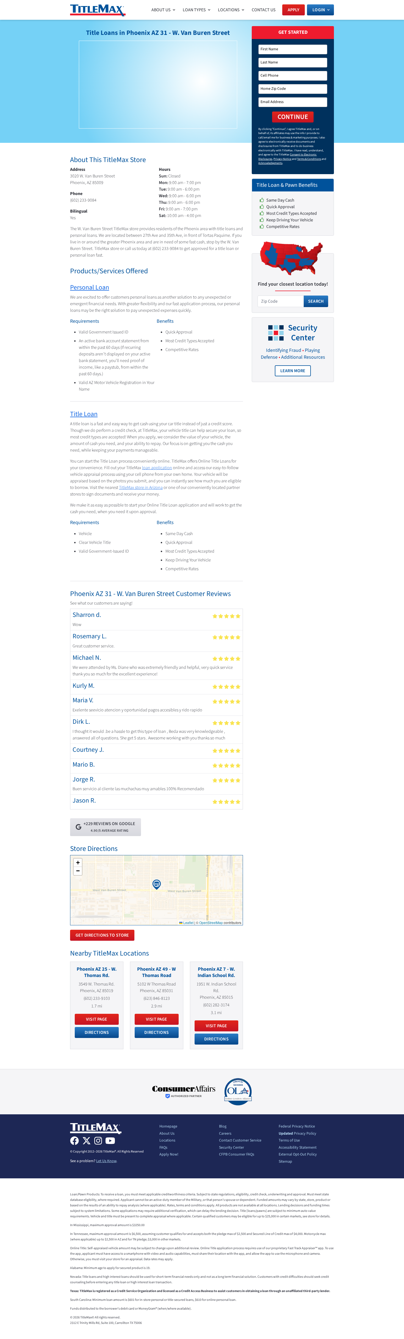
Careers (225, 1133)
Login (318, 10)
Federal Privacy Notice (297, 1126)
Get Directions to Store (102, 935)
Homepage (168, 1126)
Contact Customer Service (240, 1140)
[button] (156, 884)
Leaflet (187, 922)
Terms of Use (289, 1140)
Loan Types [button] (194, 10)
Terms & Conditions (309, 159)
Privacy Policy (297, 1133)
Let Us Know (106, 1161)
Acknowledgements (270, 163)
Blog (222, 1126)
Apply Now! (168, 1154)
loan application (157, 468)
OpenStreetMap (211, 922)
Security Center (231, 1147)
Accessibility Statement (298, 1147)
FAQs (163, 1147)
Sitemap (285, 1161)
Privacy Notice (282, 159)
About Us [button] (161, 10)
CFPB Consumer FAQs (236, 1154)
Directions (97, 1032)
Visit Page (96, 1019)
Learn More (295, 372)
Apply (294, 10)
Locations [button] (229, 10)
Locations (167, 1140)
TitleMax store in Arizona (141, 488)
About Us (167, 1133)
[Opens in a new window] (183, 1091)
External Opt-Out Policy (298, 1154)
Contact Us (264, 10)
